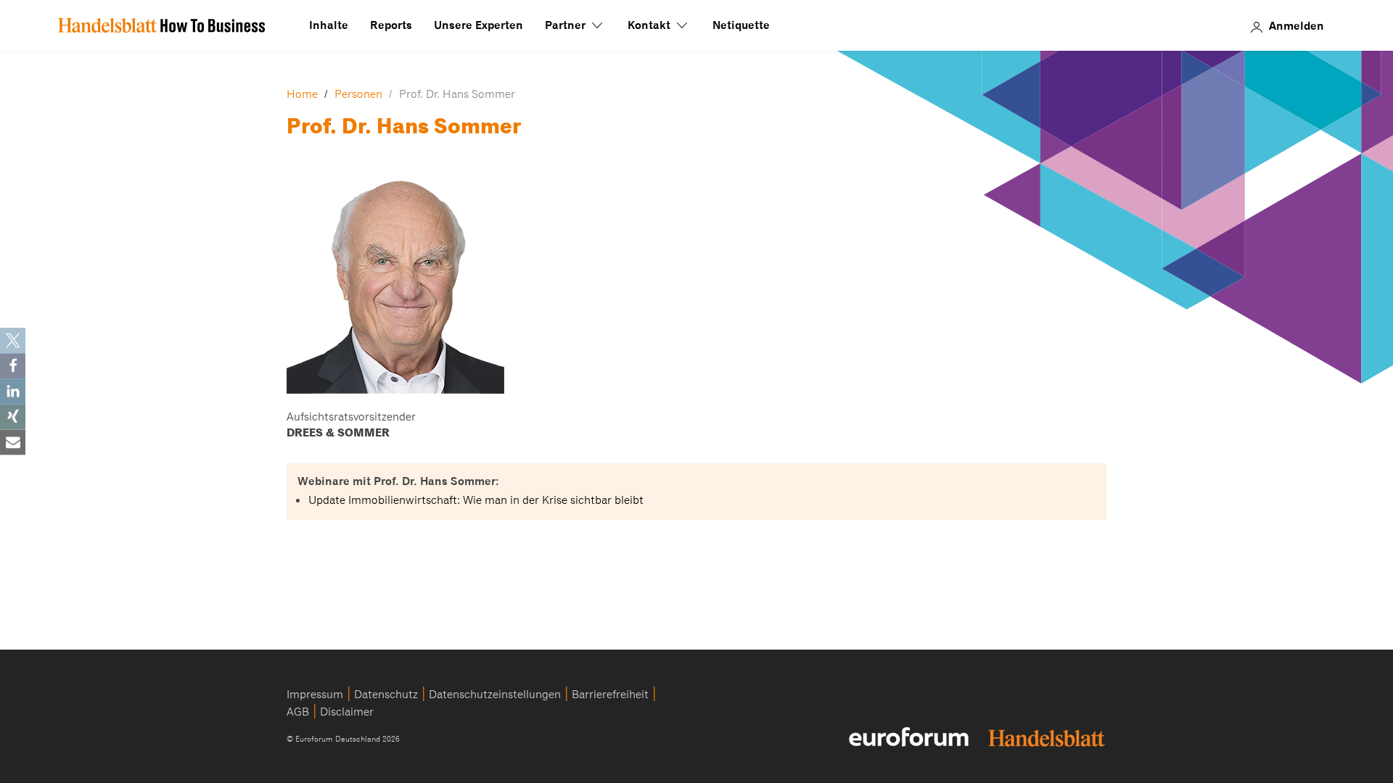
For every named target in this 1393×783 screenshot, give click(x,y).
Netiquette (741, 25)
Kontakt (650, 25)
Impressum (315, 695)
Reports (391, 25)
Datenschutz (386, 695)
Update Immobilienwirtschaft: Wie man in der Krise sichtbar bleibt (476, 500)
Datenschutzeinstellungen (495, 695)
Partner (566, 25)
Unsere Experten (478, 25)
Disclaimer (347, 712)
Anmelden (1296, 25)
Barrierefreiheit (610, 695)
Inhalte (328, 25)
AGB (298, 712)
